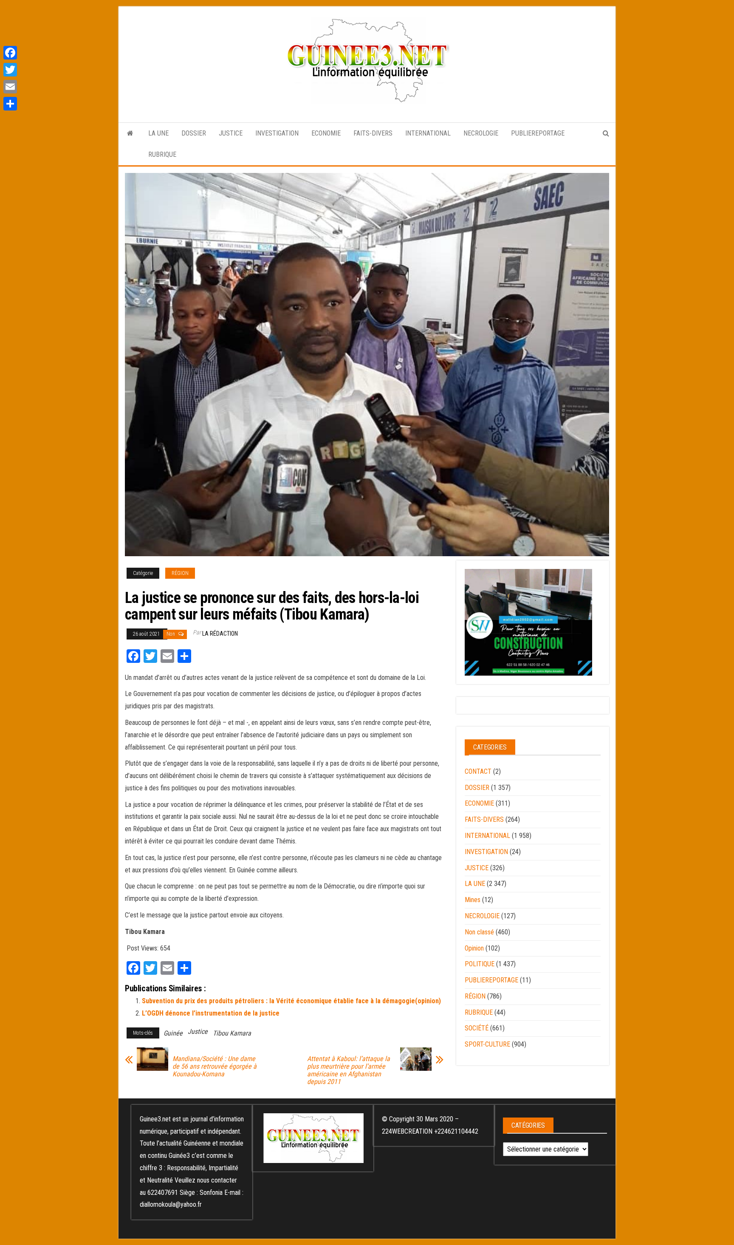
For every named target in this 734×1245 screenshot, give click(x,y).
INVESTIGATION (277, 133)
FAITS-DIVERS (372, 133)
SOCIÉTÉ (476, 1028)
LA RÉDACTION (220, 633)
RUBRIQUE (162, 154)
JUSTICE (231, 133)
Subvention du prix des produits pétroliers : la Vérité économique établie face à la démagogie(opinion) (291, 1001)
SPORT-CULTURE (487, 1044)
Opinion (474, 948)
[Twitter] (10, 69)
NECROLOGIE (480, 133)
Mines (472, 900)
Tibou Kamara (232, 1033)
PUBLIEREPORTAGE (538, 133)
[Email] (10, 86)
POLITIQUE (479, 964)
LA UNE (158, 133)
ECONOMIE (326, 133)
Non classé (479, 932)
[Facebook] (10, 52)
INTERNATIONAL (428, 133)
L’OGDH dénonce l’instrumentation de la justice (210, 1013)
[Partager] (10, 103)
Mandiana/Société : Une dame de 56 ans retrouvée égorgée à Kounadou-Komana (214, 1066)
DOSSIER (193, 133)
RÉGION (180, 573)
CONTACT (478, 771)
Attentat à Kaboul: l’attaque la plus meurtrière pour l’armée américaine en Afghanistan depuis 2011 (348, 1070)
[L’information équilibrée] (130, 133)
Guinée (173, 1033)
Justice (198, 1031)
